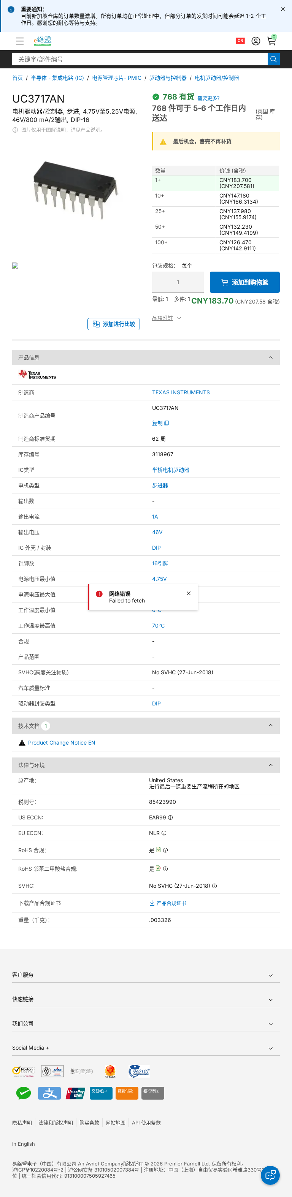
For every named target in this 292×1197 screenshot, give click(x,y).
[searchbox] (140, 59)
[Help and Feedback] (270, 1175)
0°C (157, 610)
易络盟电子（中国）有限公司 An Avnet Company (67, 1164)
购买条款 (89, 1123)
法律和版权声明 (55, 1123)
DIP (156, 547)
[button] (19, 41)
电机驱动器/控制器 (217, 77)
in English (23, 1144)
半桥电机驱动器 (170, 469)
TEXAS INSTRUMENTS (181, 392)
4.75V (159, 579)
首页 (17, 77)
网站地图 (115, 1123)
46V (157, 532)
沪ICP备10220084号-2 (37, 1170)
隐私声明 (22, 1123)
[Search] (274, 59)
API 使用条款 (146, 1123)
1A (155, 516)
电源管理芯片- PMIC (116, 77)
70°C (158, 625)
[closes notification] (283, 9)
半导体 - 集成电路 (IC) (57, 77)
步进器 (160, 485)
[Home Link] (49, 41)
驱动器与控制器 (168, 77)
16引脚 (160, 563)
